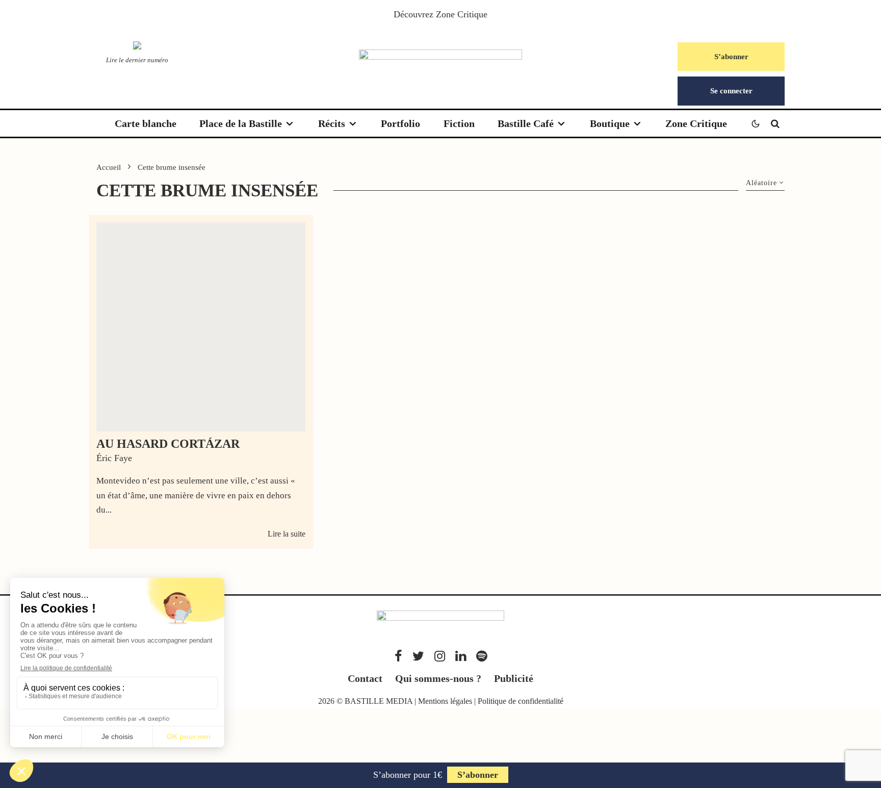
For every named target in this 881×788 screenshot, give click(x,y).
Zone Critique (461, 14)
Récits (331, 123)
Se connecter (731, 91)
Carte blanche (145, 123)
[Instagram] (439, 656)
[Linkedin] (460, 656)
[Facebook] (398, 656)
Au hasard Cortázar (168, 443)
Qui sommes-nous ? (438, 678)
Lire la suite (286, 533)
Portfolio (400, 123)
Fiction (459, 123)
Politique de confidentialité (520, 701)
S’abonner (731, 57)
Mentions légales (445, 701)
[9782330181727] (200, 326)
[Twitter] (418, 656)
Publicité (513, 678)
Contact (365, 678)
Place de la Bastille (240, 123)
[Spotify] (481, 656)
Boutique (610, 123)
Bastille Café (526, 123)
